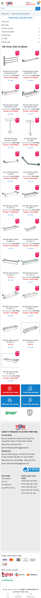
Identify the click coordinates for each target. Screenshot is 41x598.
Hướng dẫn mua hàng (29, 481)
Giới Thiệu (5, 25)
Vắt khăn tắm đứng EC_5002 (30, 139)
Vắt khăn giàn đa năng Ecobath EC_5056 (30, 106)
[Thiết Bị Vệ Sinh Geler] (11, 412)
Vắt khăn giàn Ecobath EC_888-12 (11, 240)
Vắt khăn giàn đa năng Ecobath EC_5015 (10, 106)
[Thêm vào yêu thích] (5, 60)
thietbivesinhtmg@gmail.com (18, 448)
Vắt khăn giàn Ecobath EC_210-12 (30, 341)
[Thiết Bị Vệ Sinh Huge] (29, 412)
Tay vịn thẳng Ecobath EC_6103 (10, 173)
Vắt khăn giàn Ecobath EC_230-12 (11, 373)
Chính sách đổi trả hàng (30, 490)
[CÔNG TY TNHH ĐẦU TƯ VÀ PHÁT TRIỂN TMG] (9, 3)
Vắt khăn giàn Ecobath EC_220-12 (30, 274)
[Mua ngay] (19, 60)
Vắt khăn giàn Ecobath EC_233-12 (11, 207)
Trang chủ (5, 22)
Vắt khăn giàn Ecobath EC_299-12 (30, 207)
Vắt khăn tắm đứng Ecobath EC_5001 (10, 139)
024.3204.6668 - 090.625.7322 (22, 460)
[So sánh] (21, 360)
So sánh (11, 80)
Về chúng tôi (6, 478)
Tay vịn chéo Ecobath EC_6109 (30, 173)
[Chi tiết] (19, 329)
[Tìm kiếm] (37, 8)
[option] (11, 412)
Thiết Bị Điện (6, 35)
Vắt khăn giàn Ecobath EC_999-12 (30, 307)
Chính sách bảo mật (28, 493)
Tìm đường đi (6, 485)
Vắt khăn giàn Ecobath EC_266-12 (11, 274)
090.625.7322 (15, 444)
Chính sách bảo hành (29, 487)
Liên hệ (4, 481)
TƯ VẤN (4, 39)
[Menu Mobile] (2, 3)
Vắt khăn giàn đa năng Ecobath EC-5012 (30, 72)
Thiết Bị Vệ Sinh (7, 28)
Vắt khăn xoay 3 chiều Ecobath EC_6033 (10, 72)
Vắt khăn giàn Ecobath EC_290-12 (11, 341)
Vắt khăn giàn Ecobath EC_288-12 (30, 240)
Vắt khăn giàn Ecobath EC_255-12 (11, 307)
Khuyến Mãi (5, 42)
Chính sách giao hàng (29, 484)
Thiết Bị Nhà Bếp (7, 32)
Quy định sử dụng (8, 488)
